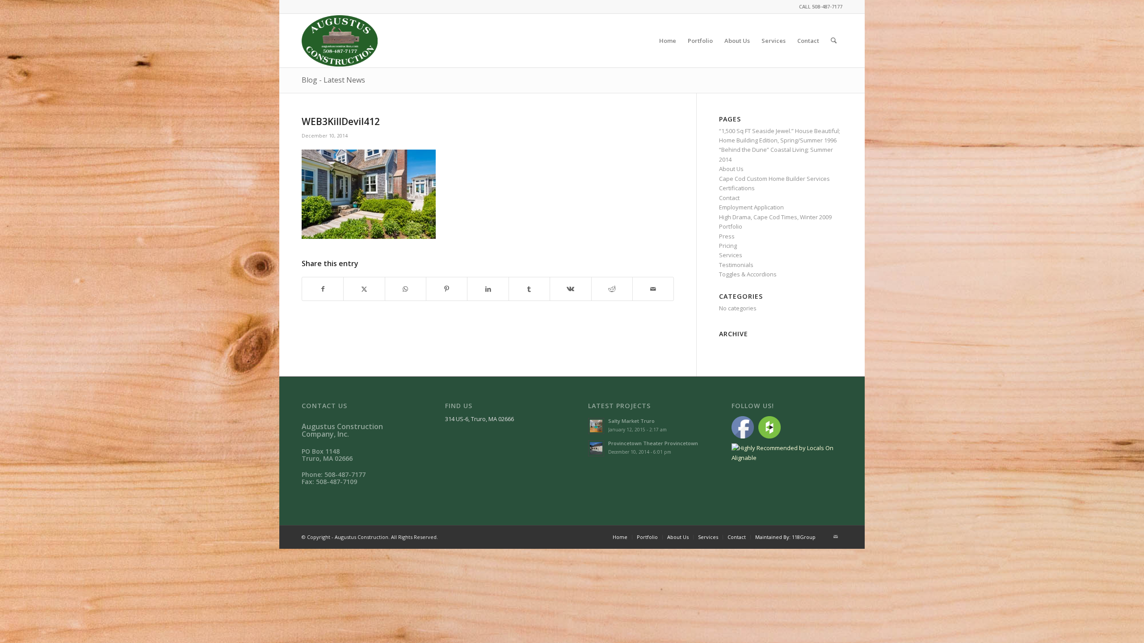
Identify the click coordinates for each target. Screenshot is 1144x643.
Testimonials (736, 265)
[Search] (833, 40)
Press (727, 236)
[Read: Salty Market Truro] (596, 426)
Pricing (728, 246)
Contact (729, 198)
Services (730, 255)
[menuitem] (667, 40)
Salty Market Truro (631, 421)
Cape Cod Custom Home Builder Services (774, 179)
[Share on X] (364, 289)
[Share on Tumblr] (529, 289)
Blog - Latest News (333, 80)
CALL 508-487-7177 (820, 6)
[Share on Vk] (570, 289)
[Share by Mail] (653, 289)
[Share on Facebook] (322, 289)
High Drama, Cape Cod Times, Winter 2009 (775, 217)
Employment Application (751, 207)
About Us (731, 169)
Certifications (737, 188)
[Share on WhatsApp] (405, 289)
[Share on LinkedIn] (487, 289)
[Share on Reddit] (612, 289)
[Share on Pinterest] (446, 289)
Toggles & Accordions (748, 274)
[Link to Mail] (835, 536)
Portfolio (730, 226)
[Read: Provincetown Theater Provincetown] (596, 448)
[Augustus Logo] (340, 40)
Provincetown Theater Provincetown (653, 443)
